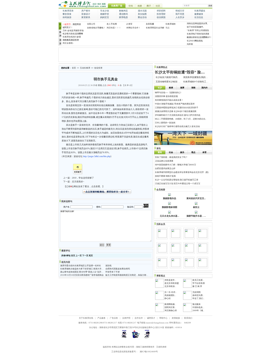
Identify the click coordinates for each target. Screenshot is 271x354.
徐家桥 (194, 37)
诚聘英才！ (68, 27)
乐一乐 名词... (171, 292)
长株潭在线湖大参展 (72, 37)
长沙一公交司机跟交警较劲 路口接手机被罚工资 (176, 180)
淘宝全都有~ (68, 43)
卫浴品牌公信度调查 (164, 161)
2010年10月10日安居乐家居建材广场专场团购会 (82, 275)
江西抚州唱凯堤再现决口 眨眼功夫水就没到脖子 (176, 107)
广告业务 (114, 318)
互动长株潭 (85, 68)
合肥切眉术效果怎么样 (165, 168)
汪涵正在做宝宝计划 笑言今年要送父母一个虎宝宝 (177, 183)
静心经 (168, 298)
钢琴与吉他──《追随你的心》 (168, 92)
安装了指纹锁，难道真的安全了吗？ (171, 157)
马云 (167, 28)
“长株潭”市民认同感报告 (198, 30)
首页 (74, 68)
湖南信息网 (192, 23)
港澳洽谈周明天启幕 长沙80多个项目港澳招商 (175, 111)
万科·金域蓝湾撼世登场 (73, 30)
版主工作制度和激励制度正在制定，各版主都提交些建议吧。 (132, 275)
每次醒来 (196, 304)
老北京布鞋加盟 (172, 283)
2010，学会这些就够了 (83, 178)
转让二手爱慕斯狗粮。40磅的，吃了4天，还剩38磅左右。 (181, 119)
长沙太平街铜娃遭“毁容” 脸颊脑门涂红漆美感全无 (197, 72)
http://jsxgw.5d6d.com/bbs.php (96, 156)
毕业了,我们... (198, 298)
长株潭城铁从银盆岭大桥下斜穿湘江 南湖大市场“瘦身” (84, 269)
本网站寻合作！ (133, 28)
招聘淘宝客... (170, 307)
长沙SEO (191, 41)
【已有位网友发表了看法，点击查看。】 (84, 186)
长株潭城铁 (170, 24)
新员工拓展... (198, 280)
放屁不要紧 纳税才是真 (165, 176)
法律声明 (126, 318)
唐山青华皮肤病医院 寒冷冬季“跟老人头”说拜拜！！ (83, 272)
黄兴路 (70, 33)
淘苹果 (190, 44)
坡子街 (190, 27)
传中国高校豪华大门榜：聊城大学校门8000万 (175, 165)
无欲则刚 (196, 292)
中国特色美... (198, 307)
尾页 (91, 255)
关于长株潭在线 (86, 318)
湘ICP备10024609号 (149, 351)
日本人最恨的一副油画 (165, 122)
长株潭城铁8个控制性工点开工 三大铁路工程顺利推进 (209, 81)
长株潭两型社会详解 (155, 28)
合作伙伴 (139, 318)
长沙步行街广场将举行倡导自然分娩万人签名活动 (177, 126)
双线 (100, 85)
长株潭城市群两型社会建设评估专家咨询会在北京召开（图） (182, 172)
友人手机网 (112, 24)
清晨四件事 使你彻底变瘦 (166, 96)
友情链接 (176, 318)
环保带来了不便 (112, 272)
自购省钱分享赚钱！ (96, 28)
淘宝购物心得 (171, 310)
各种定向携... (198, 295)
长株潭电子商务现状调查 (198, 34)
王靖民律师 (161, 347)
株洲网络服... (170, 304)
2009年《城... (198, 310)
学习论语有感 (198, 283)
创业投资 (98, 68)
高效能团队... (170, 295)
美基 (148, 24)
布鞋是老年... (170, 280)
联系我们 (188, 318)
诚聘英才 (151, 318)
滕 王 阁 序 (197, 286)
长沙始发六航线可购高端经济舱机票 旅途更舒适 (179, 77)
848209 (187, 323)
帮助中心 (163, 318)
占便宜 (129, 24)
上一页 (79, 255)
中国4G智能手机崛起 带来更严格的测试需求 (175, 104)
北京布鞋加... (170, 286)
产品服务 (101, 318)
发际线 (108, 265)
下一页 (85, 255)
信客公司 (91, 24)
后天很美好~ (78, 181)
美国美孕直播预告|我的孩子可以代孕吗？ (203, 77)
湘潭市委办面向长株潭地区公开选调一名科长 (80, 265)
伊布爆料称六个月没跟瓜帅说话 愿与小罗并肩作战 (177, 115)
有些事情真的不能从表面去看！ (169, 100)
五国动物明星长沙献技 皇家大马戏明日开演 (177, 81)
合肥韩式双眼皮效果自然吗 (117, 269)
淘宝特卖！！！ (114, 28)
